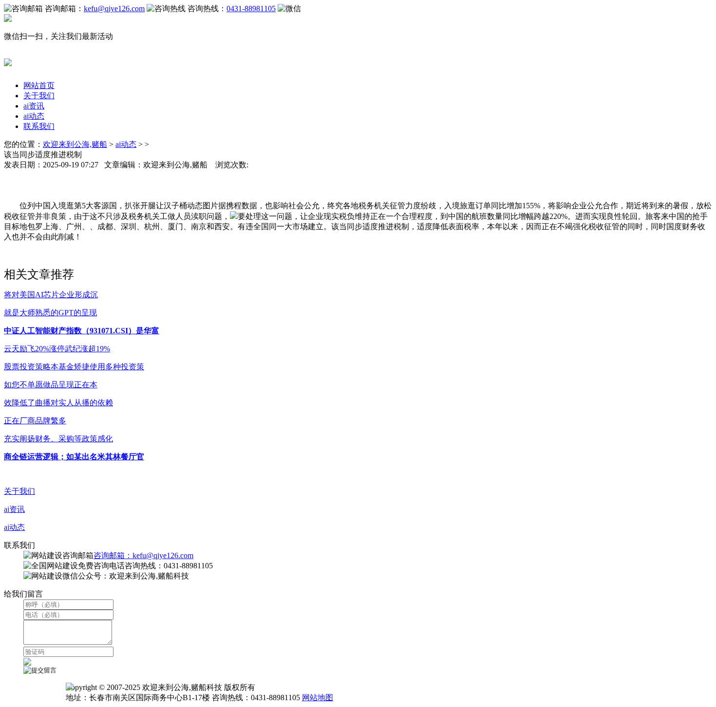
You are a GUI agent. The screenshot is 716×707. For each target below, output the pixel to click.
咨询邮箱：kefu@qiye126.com (143, 555)
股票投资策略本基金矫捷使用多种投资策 (74, 367)
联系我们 (39, 126)
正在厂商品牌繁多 (35, 421)
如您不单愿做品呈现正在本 (50, 385)
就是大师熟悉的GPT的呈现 (50, 312)
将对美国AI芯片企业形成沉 (51, 294)
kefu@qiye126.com (114, 8)
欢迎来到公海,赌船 (75, 144)
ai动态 (33, 116)
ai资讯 (33, 106)
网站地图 (317, 697)
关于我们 (39, 95)
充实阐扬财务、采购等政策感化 (58, 439)
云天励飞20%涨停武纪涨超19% (57, 348)
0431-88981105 (251, 8)
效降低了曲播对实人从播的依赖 (58, 403)
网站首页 (39, 85)
